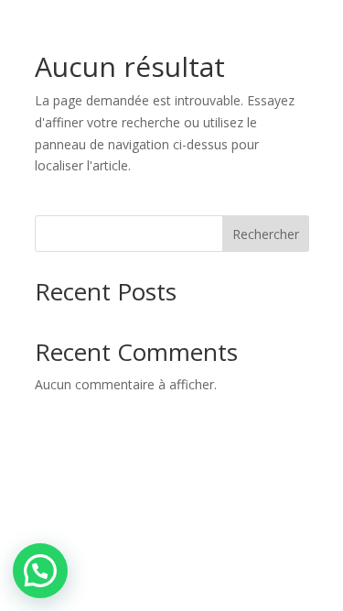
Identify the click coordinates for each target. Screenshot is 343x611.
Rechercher (265, 234)
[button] (40, 570)
